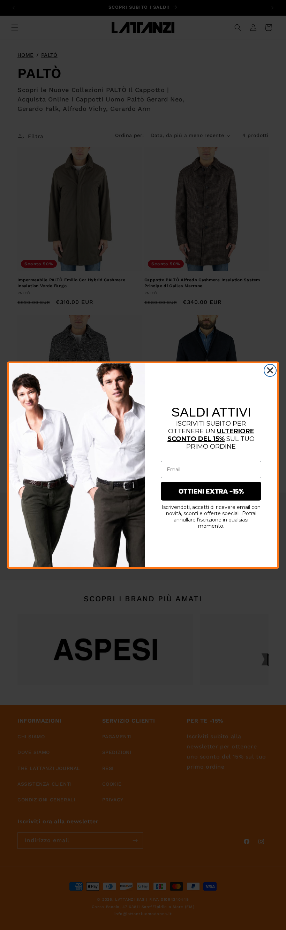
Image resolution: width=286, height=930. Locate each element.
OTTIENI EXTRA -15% (211, 491)
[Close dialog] (270, 370)
